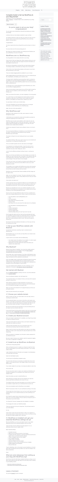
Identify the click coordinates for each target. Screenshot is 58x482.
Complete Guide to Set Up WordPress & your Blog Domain (46, 44)
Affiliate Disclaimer (26, 479)
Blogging (17, 10)
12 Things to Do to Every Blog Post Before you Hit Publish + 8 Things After (45, 30)
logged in (13, 473)
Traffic (22, 10)
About (18, 479)
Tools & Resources (36, 10)
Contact (21, 479)
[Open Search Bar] (41, 10)
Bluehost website (13, 272)
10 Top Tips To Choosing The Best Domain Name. (20, 312)
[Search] (50, 20)
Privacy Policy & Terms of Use (34, 479)
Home (7, 19)
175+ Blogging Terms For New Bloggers (24, 267)
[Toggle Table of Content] (15, 24)
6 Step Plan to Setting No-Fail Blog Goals (14, 464)
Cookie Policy (41, 479)
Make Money (28, 10)
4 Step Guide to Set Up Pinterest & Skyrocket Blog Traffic (17, 465)
